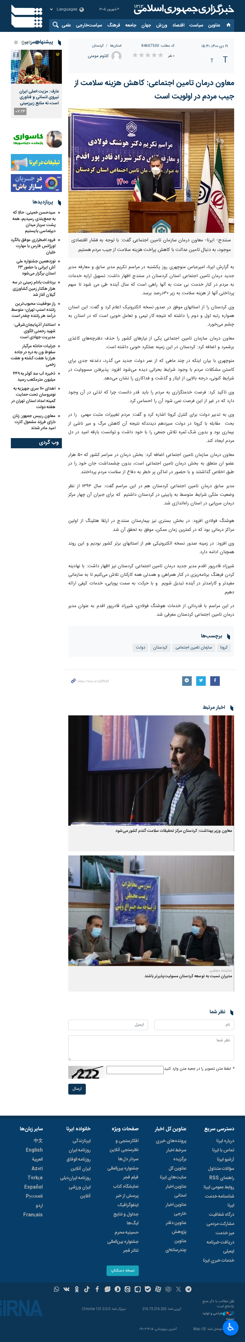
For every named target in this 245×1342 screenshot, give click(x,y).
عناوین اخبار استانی (176, 1191)
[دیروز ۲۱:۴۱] (36, 67)
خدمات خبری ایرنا (218, 1261)
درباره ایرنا (225, 1141)
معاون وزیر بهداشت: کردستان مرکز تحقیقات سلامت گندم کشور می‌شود (173, 831)
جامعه (130, 25)
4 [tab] (16, 42)
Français (33, 1215)
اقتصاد (178, 25)
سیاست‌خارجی (89, 25)
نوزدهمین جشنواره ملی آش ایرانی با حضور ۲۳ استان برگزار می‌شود (36, 267)
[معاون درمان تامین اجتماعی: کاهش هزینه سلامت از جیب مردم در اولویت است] (151, 170)
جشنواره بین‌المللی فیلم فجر (122, 1173)
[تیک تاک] (87, 1290)
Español (33, 1187)
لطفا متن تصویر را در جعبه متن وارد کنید (199, 1069)
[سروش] (117, 1290)
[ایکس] (178, 1290)
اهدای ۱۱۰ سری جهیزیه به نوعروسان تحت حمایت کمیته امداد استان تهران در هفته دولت (33, 398)
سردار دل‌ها (128, 1159)
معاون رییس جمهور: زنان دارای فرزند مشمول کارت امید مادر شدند (34, 422)
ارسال (77, 1089)
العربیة (37, 1159)
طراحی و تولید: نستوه (218, 1316)
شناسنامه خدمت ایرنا (219, 1201)
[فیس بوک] (97, 1290)
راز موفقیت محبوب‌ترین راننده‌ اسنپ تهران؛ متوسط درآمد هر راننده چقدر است (33, 309)
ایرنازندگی (81, 1141)
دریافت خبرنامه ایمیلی (220, 1247)
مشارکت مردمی (220, 1224)
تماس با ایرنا (223, 1150)
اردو (39, 1206)
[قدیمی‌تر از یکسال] (151, 770)
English (34, 1150)
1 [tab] (37, 42)
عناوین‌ (214, 25)
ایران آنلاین (81, 1169)
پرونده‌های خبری (171, 1141)
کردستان (98, 46)
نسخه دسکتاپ (123, 1270)
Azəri (37, 1169)
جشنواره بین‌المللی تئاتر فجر (122, 1246)
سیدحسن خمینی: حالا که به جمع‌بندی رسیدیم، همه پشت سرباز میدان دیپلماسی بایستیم (34, 222)
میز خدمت (225, 1233)
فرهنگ (113, 25)
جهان (146, 25)
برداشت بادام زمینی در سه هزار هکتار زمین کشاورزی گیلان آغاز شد (34, 288)
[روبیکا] (168, 1290)
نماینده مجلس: (220, 970)
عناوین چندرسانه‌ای (175, 1245)
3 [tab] (23, 42)
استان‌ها (116, 46)
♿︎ (230, 1327)
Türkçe (35, 1178)
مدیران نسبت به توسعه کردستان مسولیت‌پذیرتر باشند (188, 976)
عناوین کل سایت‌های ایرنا (173, 1173)
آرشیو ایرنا (225, 1159)
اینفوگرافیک (127, 1205)
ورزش (161, 25)
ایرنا (183, 9)
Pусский (34, 1196)
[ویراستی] (107, 1290)
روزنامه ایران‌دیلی (75, 1178)
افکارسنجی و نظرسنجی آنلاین (124, 1145)
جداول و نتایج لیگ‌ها (125, 1219)
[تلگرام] (188, 1290)
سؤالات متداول (221, 1169)
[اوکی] (76, 1290)
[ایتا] (127, 1290)
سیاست (196, 25)
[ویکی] (66, 1290)
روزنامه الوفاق (78, 1159)
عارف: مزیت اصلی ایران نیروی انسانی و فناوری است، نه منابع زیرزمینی (39, 97)
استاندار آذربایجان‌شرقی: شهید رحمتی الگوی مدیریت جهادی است (34, 331)
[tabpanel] (36, 84)
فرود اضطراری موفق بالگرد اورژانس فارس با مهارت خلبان (33, 246)
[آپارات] (158, 1290)
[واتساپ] (56, 1290)
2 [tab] (30, 42)
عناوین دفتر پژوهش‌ (176, 1227)
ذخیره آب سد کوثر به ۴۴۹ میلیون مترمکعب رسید (34, 376)
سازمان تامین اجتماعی (193, 647)
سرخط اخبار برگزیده (176, 1155)
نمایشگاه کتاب (125, 1187)
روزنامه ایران (80, 1150)
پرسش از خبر (127, 1196)
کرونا (224, 647)
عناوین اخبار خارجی (176, 1209)
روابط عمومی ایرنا (219, 1187)
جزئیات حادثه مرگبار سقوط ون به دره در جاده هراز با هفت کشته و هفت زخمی (33, 355)
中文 (38, 1141)
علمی (66, 25)
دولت (140, 647)
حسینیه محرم (126, 1232)
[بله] (148, 1290)
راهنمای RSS (221, 1178)
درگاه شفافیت (221, 1215)
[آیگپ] (137, 1290)
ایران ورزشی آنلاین (80, 1192)
